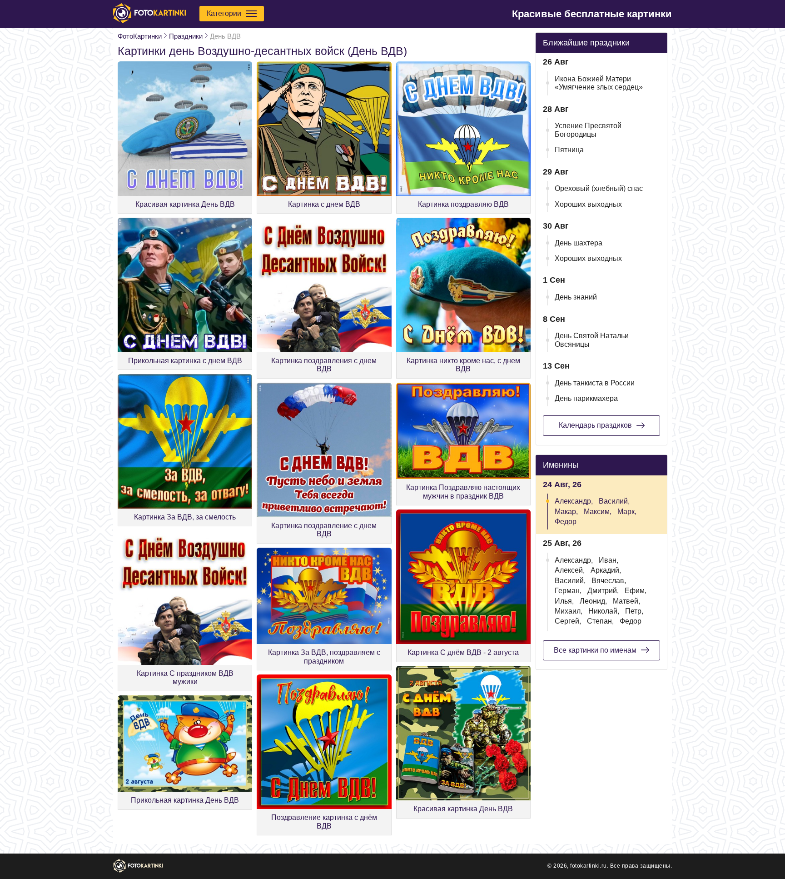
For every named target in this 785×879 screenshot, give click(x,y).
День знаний (576, 297)
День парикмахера (586, 398)
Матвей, (626, 601)
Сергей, (568, 621)
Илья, (564, 601)
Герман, (568, 590)
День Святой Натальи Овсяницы (592, 340)
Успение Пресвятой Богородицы (588, 130)
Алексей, (570, 570)
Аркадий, (606, 570)
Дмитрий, (603, 590)
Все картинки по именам (595, 650)
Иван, (608, 560)
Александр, (574, 501)
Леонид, (593, 601)
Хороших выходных (588, 204)
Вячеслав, (608, 580)
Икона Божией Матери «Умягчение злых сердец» (599, 83)
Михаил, (568, 611)
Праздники (186, 36)
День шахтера (578, 243)
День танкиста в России (595, 383)
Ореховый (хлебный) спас (599, 188)
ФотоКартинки (140, 36)
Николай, (603, 611)
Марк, (626, 511)
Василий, (614, 501)
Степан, (600, 621)
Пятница (569, 150)
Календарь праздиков (595, 425)
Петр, (634, 611)
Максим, (597, 511)
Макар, (566, 511)
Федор (565, 521)
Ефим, (635, 590)
